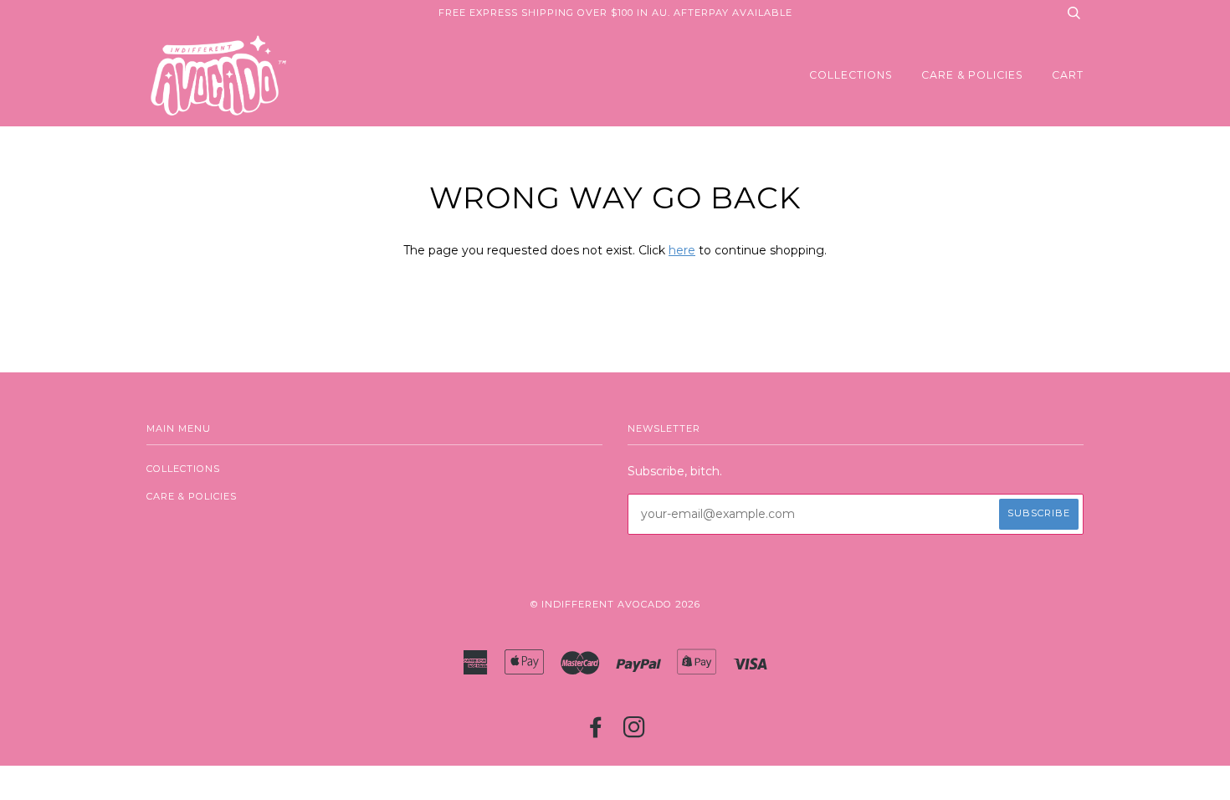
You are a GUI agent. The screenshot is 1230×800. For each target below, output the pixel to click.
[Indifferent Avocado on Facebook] (596, 732)
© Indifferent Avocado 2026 (615, 604)
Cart (1068, 75)
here (682, 250)
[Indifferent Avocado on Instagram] (634, 732)
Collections (851, 75)
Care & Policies (972, 75)
